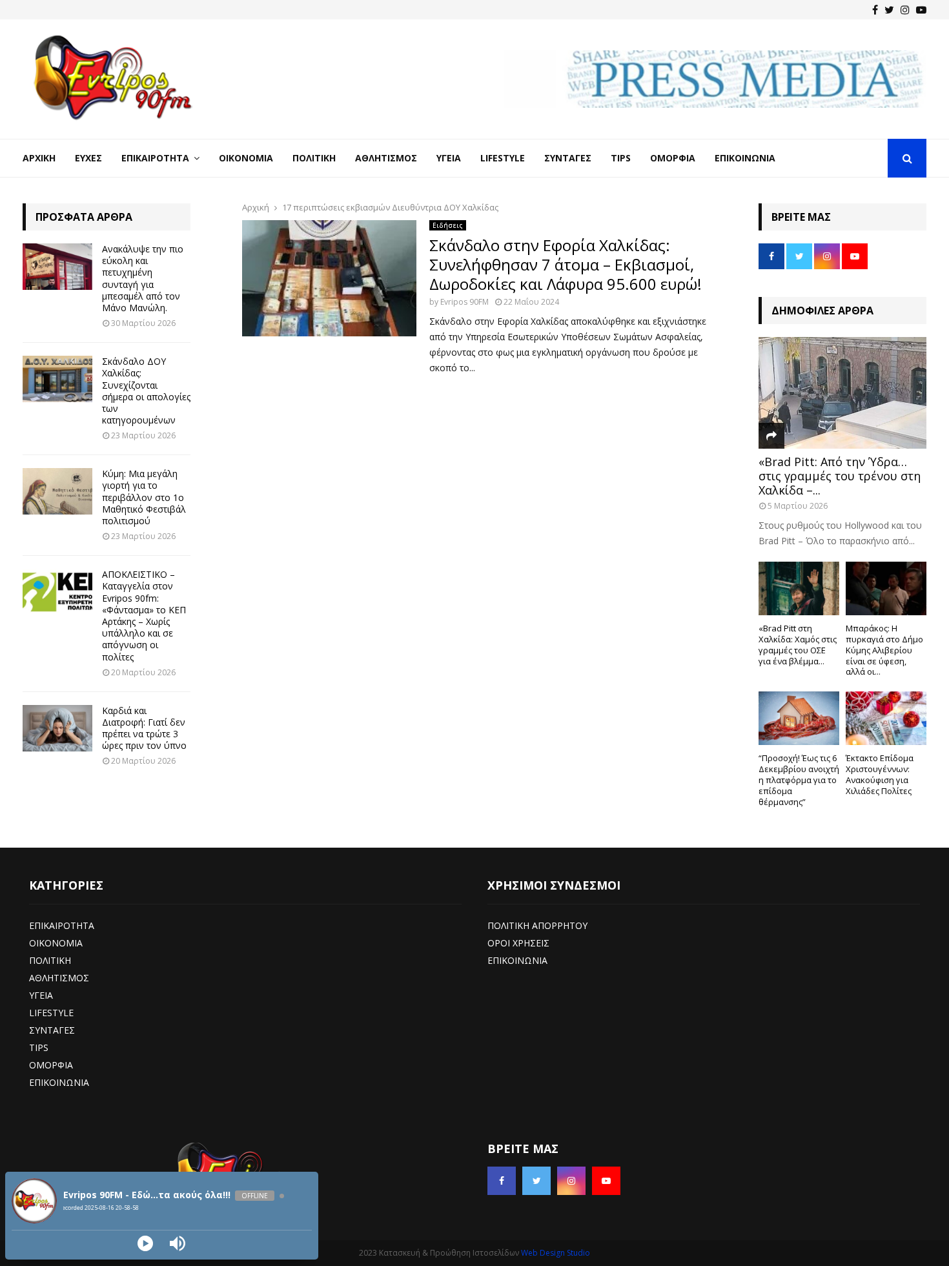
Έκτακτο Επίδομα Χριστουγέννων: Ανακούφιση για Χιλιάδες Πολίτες (879, 774)
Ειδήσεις (448, 225)
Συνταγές (567, 158)
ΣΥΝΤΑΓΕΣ (52, 1030)
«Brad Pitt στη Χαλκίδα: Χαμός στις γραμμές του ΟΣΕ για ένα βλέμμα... (798, 644)
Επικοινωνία (745, 158)
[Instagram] (905, 9)
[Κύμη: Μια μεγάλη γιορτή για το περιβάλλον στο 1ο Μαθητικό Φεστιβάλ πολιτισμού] (57, 491)
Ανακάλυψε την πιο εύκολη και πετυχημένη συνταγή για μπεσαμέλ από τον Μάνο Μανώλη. (142, 278)
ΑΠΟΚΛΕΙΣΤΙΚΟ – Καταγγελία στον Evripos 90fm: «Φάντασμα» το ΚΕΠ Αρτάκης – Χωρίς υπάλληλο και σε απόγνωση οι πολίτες (144, 615)
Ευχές (88, 158)
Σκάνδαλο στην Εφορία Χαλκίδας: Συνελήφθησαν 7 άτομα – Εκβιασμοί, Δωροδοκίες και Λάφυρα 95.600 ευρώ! (565, 264)
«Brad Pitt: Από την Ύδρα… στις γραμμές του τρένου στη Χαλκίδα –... (840, 475)
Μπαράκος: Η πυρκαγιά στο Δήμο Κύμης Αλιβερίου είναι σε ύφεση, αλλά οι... (884, 649)
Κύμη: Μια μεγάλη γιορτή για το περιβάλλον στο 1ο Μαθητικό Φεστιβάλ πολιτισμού (144, 497)
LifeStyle (502, 158)
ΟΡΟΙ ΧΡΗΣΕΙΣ (518, 943)
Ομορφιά (672, 158)
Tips (621, 158)
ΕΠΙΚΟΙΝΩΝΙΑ (59, 1082)
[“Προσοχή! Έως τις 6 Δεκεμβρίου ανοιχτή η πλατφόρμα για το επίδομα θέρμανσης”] (799, 718)
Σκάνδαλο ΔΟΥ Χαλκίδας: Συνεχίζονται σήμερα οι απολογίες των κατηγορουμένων (146, 390)
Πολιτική (314, 158)
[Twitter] (889, 9)
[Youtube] (921, 9)
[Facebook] (875, 9)
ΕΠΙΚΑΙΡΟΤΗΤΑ (61, 925)
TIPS (38, 1047)
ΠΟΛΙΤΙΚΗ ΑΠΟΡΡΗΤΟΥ (537, 925)
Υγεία (448, 158)
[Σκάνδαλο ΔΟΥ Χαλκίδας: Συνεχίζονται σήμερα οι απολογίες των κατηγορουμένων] (57, 379)
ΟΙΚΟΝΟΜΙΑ (56, 943)
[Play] (145, 1243)
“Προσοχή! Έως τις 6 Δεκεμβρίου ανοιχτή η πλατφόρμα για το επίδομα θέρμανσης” (799, 779)
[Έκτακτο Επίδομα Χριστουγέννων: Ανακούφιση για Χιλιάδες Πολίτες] (886, 718)
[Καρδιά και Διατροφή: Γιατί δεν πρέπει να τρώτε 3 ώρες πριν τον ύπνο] (57, 728)
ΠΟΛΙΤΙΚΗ (50, 960)
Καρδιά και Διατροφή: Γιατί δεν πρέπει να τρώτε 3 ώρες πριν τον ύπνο (144, 728)
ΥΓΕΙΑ (41, 995)
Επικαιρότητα (155, 158)
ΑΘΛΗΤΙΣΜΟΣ (59, 978)
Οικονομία (246, 158)
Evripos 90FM (464, 301)
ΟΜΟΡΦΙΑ (51, 1065)
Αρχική (39, 158)
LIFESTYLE (51, 1012)
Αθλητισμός (386, 158)
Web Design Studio (555, 1252)
